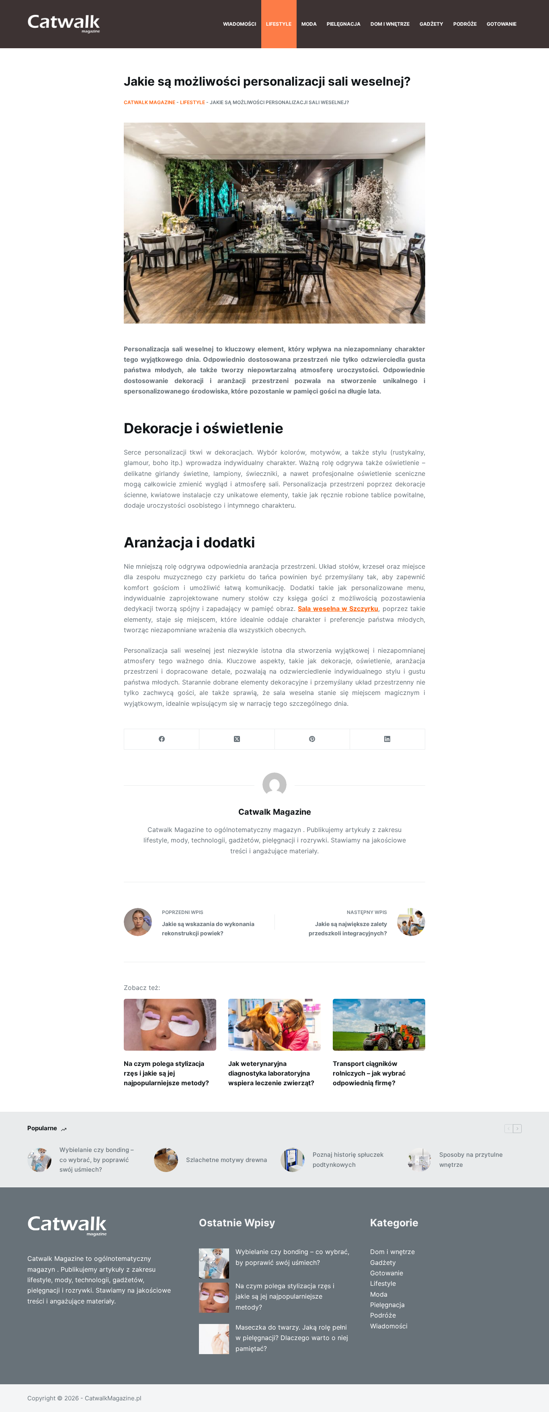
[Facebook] (161, 739)
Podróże (465, 24)
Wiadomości (239, 24)
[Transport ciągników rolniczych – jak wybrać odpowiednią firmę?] (379, 1025)
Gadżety (431, 24)
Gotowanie (501, 24)
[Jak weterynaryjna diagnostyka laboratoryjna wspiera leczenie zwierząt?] (274, 1025)
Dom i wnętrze (390, 24)
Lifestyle (278, 24)
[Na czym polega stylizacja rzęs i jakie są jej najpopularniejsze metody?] (170, 1025)
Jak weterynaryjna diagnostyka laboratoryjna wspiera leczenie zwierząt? (271, 1073)
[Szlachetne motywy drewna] (166, 1160)
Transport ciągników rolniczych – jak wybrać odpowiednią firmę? (369, 1073)
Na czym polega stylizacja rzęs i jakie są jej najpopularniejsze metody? (166, 1073)
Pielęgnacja (344, 24)
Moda (309, 24)
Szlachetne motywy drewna (226, 1160)
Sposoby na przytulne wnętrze (471, 1159)
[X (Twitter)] (236, 739)
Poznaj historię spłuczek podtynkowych (348, 1159)
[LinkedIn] (387, 739)
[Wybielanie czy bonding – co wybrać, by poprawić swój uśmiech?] (39, 1160)
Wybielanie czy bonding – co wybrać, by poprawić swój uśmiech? (96, 1160)
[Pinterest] (312, 739)
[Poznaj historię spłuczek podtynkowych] (293, 1160)
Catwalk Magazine (149, 102)
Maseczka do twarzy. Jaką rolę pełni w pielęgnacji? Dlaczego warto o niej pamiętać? (292, 1338)
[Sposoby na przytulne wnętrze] (419, 1160)
